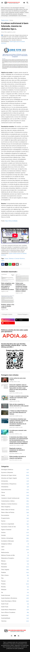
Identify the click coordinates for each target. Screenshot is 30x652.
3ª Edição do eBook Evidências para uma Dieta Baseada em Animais (18, 412)
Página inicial (4, 20)
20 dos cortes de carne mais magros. (17, 378)
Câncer (15, 492)
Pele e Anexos (15, 575)
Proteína (15, 583)
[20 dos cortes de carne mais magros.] (4, 379)
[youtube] (15, 635)
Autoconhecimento (15, 489)
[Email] (17, 264)
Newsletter (15, 566)
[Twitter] (6, 264)
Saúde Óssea (15, 606)
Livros (15, 549)
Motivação (15, 564)
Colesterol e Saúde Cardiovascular (15, 498)
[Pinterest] (13, 264)
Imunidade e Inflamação (15, 541)
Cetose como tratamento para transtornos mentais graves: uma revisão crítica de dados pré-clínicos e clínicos (22, 287)
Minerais (15, 561)
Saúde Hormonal (15, 595)
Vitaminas (15, 621)
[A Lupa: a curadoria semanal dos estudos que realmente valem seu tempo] (4, 397)
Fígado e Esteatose (15, 529)
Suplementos (15, 615)
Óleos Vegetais (15, 569)
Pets (15, 578)
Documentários (15, 515)
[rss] (18, 635)
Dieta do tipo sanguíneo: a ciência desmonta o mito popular (19, 405)
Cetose (11, 20)
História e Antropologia (15, 538)
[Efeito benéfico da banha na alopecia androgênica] (4, 458)
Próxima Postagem (23, 314)
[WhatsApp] (10, 264)
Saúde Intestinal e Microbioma (15, 598)
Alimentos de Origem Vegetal (15, 478)
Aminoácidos (15, 481)
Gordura (15, 532)
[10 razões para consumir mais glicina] (4, 432)
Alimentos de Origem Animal (15, 475)
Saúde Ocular (15, 603)
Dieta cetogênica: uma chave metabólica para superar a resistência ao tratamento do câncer (7, 286)
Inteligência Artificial (15, 544)
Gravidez (15, 535)
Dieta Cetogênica (15, 506)
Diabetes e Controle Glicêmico (17, 258)
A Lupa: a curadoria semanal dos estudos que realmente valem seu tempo (18, 397)
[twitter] (11, 635)
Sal (15, 592)
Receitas (15, 586)
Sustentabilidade (15, 618)
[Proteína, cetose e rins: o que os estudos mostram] (7, 299)
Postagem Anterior (7, 314)
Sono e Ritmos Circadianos (15, 612)
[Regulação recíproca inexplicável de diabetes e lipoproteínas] (4, 450)
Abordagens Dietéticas (15, 469)
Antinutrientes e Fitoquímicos (15, 483)
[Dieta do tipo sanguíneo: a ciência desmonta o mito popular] (4, 406)
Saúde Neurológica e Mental (15, 601)
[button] (2, 2)
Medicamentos (15, 552)
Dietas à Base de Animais (15, 509)
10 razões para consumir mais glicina (17, 431)
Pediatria (15, 572)
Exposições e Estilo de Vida (15, 526)
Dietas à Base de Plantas (15, 512)
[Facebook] (2, 264)
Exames (15, 521)
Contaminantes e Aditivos (15, 501)
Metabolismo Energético (15, 558)
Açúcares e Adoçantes (15, 472)
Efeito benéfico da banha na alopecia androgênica (17, 457)
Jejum (2, 260)
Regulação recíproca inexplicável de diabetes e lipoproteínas (17, 450)
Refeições (15, 589)
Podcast (15, 581)
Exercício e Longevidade (15, 524)
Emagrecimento (15, 518)
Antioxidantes (15, 486)
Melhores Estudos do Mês (15, 555)
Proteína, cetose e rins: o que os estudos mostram (7, 306)
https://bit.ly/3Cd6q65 (11, 221)
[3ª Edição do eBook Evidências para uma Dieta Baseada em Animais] (4, 412)
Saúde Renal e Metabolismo (15, 609)
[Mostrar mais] (20, 264)
